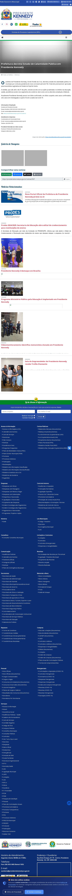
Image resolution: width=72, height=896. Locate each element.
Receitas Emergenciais (46, 693)
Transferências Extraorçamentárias (14, 636)
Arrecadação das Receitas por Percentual (52, 554)
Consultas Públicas (9, 733)
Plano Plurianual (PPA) (46, 442)
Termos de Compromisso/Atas (49, 663)
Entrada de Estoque (45, 587)
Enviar (40, 417)
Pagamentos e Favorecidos (11, 510)
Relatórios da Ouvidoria (10, 475)
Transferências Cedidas (10, 633)
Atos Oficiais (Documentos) (11, 674)
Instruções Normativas (46, 489)
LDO (4, 769)
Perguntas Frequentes (10, 448)
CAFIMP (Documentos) (46, 636)
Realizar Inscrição (27, 416)
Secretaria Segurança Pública (12, 608)
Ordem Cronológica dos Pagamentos (14, 505)
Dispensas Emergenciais (47, 682)
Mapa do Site (67, 1)
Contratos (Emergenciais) (47, 543)
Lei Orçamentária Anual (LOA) (48, 437)
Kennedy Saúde (8, 766)
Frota (40, 589)
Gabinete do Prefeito (9, 622)
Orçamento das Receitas (46, 559)
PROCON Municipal (9, 820)
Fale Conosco (7, 440)
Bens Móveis (43, 584)
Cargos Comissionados (10, 676)
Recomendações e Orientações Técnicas (52, 502)
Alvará (5, 709)
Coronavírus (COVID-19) (46, 676)
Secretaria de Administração (12, 579)
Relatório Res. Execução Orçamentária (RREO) (53, 448)
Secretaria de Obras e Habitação (13, 592)
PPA (4, 815)
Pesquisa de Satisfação (10, 799)
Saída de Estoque (44, 592)
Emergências (7, 753)
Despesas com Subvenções (11, 494)
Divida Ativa (6, 750)
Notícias (5, 442)
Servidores (6, 695)
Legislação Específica (45, 491)
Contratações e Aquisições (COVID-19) (51, 671)
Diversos (17, 75)
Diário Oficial (7, 747)
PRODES (5, 823)
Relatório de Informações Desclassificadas (16, 470)
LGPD (4, 774)
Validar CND (7, 834)
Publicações (6, 461)
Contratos (42, 540)
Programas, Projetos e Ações (12, 513)
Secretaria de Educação (10, 619)
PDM (4, 796)
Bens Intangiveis (44, 581)
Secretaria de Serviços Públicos (13, 617)
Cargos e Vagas (8, 679)
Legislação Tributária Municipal (49, 557)
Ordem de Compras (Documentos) (50, 657)
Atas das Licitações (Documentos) (49, 630)
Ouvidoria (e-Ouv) (8, 445)
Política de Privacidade (14, 892)
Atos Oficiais (7, 671)
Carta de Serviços (8, 434)
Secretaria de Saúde (9, 576)
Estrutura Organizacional (11, 761)
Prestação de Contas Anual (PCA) (49, 500)
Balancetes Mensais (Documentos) (50, 429)
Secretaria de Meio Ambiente (12, 606)
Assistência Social (8, 712)
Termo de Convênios (9, 630)
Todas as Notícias (7, 75)
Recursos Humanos (9, 831)
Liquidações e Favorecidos (11, 500)
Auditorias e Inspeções (46, 486)
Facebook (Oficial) (8, 559)
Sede (4, 521)
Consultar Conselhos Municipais (13, 537)
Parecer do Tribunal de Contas (48, 494)
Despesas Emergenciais (46, 679)
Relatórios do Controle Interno (49, 505)
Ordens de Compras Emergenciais (50, 685)
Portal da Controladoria (46, 497)
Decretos (42, 524)
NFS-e (5, 782)
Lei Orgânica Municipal (46, 527)
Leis (40, 529)
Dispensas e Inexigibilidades (48, 546)
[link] (39, 2)
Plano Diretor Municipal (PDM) (12, 453)
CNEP (41, 638)
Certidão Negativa (8, 723)
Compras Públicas (8, 728)
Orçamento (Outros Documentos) (49, 440)
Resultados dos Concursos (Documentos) (16, 693)
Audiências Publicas (9, 554)
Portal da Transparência (10, 809)
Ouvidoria (6, 788)
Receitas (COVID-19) (45, 687)
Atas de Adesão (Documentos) (48, 633)
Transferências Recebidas (11, 641)
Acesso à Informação (9, 706)
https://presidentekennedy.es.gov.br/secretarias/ (58, 137)
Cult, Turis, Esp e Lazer (10, 739)
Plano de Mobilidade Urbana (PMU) (14, 451)
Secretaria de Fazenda (10, 581)
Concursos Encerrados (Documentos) (15, 685)
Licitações (42, 538)
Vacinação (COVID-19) (46, 695)
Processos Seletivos (9, 459)
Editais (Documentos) (46, 649)
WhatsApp (7, 174)
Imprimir (38, 174)
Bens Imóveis (43, 579)
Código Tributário (44, 521)
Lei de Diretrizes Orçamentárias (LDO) (51, 434)
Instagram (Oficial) (9, 562)
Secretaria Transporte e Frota (12, 595)
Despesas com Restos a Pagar (12, 491)
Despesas (6, 744)
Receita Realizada (44, 565)
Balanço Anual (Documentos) (48, 432)
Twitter (28, 174)
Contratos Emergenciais (46, 674)
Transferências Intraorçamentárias (14, 638)
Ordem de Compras (45, 655)
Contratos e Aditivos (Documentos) (50, 644)
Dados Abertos (53, 1)
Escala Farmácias (8, 758)
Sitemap (65, 4)
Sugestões (6, 478)
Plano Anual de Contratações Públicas (51, 660)
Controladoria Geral (9, 611)
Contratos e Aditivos (45, 641)
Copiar (67, 179)
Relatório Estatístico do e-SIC (12, 472)
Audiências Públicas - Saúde (12, 715)
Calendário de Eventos (10, 432)
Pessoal (5, 801)
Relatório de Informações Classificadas (15, 467)
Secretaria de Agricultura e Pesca (13, 598)
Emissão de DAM (8, 755)
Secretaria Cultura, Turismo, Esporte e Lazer (17, 600)
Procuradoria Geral (9, 589)
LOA (4, 780)
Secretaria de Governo (10, 587)
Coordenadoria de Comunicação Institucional (17, 614)
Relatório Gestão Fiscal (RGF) (48, 445)
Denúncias (6, 437)
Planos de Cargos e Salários (12, 690)
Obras (5, 785)
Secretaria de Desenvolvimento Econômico (16, 603)
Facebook (18, 174)
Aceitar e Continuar (35, 892)
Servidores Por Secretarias (11, 698)
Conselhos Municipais (10, 731)
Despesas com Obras (10, 486)
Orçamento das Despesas (11, 502)
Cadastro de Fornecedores (11, 717)
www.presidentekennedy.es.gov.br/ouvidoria (15, 113)
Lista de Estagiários (9, 687)
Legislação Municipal (9, 771)
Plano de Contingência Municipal (13, 568)
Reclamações (7, 464)
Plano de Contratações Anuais (12, 804)
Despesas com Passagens (11, 489)
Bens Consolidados (45, 576)
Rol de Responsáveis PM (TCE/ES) (49, 508)
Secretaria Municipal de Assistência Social (16, 584)
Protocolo (6, 826)
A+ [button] (27, 2)
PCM (4, 793)
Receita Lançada (44, 562)
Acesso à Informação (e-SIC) (12, 429)
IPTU (4, 763)
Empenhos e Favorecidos (11, 497)
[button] (66, 2)
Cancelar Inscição (27, 418)
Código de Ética (8, 725)
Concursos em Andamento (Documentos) (16, 682)
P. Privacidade (7, 790)
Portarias (6, 456)
